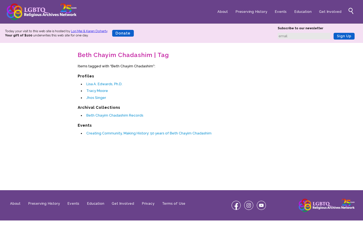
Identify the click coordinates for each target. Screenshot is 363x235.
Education (303, 12)
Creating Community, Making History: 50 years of (149, 133)
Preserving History (251, 12)
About (222, 12)
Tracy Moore (97, 91)
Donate (123, 33)
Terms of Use (174, 204)
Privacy (148, 204)
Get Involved (330, 12)
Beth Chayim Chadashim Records (114, 115)
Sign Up (344, 36)
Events (281, 12)
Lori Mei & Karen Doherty (89, 31)
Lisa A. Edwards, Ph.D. (104, 84)
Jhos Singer (96, 98)
